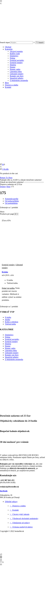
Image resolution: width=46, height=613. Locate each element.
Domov (3, 187)
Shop (8, 187)
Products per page (7, 214)
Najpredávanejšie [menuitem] (11, 199)
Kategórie (9, 49)
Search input (5, 42)
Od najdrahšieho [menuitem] (11, 203)
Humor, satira (15, 69)
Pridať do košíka (8, 288)
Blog (7, 83)
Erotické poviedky (17, 60)
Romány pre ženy (17, 76)
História (13, 65)
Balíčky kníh (15, 54)
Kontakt (8, 87)
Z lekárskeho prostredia (19, 80)
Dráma (12, 58)
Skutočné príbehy (16, 78)
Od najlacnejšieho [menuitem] (12, 201)
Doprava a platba (11, 85)
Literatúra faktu (16, 71)
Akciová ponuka (16, 51)
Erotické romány (16, 63)
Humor (12, 67)
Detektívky (14, 56)
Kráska (5, 272)
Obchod (8, 47)
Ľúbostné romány (16, 74)
